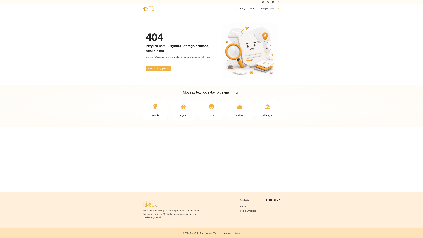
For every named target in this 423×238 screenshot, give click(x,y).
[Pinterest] (273, 2)
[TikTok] (278, 2)
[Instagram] (268, 2)
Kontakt (243, 206)
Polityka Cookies (248, 211)
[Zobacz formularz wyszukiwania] (278, 9)
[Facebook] (263, 2)
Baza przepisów (267, 8)
